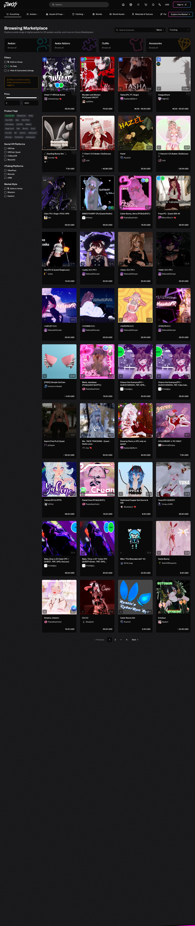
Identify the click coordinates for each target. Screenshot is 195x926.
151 (73, 88)
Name (159, 30)
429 (149, 88)
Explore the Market (179, 14)
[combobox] (179, 30)
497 (187, 88)
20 (111, 88)
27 (73, 147)
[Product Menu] (74, 59)
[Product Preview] (44, 88)
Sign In (180, 4)
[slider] (5, 98)
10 (74, 264)
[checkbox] (5, 62)
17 (74, 376)
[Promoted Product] (44, 59)
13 (150, 207)
